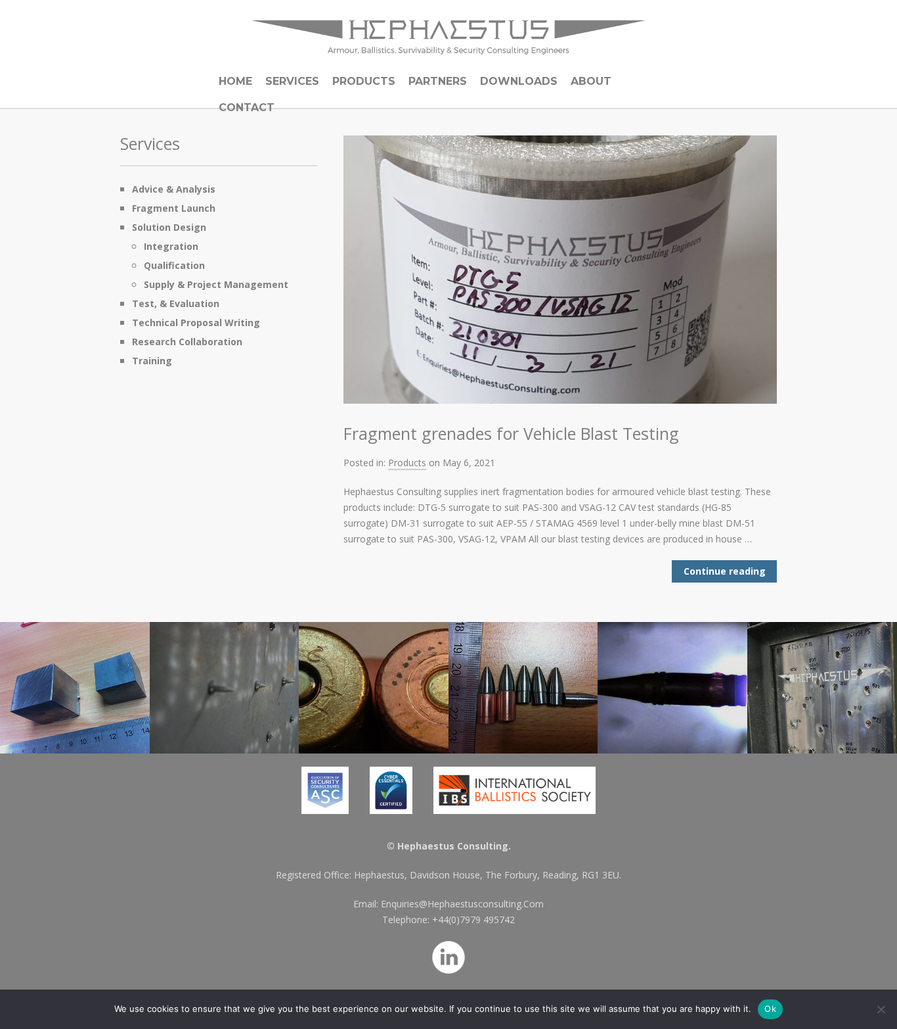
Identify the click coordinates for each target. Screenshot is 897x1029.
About (591, 81)
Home (235, 81)
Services (292, 81)
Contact (246, 107)
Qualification (174, 265)
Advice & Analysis (173, 189)
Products (363, 81)
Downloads (519, 81)
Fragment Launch (173, 208)
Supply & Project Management (216, 284)
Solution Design (169, 227)
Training (152, 360)
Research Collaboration (187, 341)
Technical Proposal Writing (196, 322)
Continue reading (725, 571)
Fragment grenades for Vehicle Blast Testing (511, 433)
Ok (770, 1008)
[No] (880, 1009)
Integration (171, 246)
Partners (437, 81)
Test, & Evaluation (175, 303)
